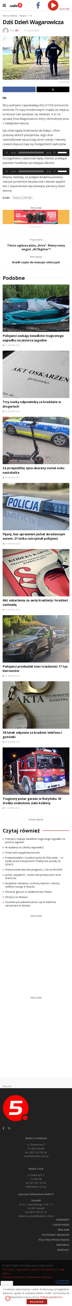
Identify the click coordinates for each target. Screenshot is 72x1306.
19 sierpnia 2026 (12, 610)
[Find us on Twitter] (9, 1128)
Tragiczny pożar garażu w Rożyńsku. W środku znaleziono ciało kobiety (32, 801)
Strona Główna (10, 15)
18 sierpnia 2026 (12, 742)
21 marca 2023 (31, 30)
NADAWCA (62, 1244)
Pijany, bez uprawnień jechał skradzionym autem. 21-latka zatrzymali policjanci (34, 536)
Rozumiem (37, 1301)
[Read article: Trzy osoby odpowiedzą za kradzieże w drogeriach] (36, 374)
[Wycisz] (54, 152)
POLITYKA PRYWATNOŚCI (54, 1239)
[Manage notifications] (7, 1298)
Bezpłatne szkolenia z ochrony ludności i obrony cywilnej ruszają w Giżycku (32, 885)
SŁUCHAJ (64, 8)
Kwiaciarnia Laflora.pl (39, 1277)
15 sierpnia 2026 (12, 808)
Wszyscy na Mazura (16, 897)
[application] (36, 152)
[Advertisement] (36, 954)
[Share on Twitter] (53, 89)
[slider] (63, 152)
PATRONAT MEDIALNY (55, 1234)
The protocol (48, 1269)
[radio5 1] (36, 216)
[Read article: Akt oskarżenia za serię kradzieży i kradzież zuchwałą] (36, 572)
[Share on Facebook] (19, 89)
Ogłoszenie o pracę (27, 1269)
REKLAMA (63, 1229)
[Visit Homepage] (16, 5)
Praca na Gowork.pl (14, 1277)
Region (23, 15)
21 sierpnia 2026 (12, 345)
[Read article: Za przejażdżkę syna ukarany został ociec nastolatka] (36, 440)
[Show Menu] (4, 5)
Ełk (31, 15)
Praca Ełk (8, 1269)
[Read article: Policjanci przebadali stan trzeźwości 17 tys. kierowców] (36, 639)
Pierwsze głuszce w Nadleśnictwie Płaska (28, 891)
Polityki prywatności (51, 1297)
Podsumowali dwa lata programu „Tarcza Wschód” (34, 869)
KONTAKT (63, 1249)
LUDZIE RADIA (61, 1224)
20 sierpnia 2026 (12, 411)
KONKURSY (62, 1219)
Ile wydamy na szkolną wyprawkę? (24, 847)
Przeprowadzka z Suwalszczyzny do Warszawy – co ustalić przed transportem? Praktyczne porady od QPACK (34, 861)
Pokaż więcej (36, 819)
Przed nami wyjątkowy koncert (22, 852)
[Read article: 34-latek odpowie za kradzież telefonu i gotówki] (36, 705)
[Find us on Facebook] (3, 1128)
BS (16, 30)
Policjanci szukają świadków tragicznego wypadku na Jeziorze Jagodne (33, 338)
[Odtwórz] (7, 152)
